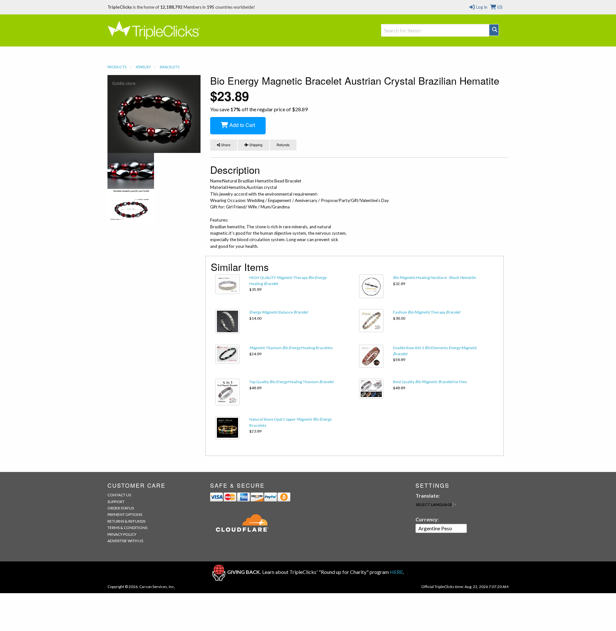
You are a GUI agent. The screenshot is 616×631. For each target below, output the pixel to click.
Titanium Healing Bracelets (291, 347)
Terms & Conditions (127, 527)
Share (225, 144)
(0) (499, 7)
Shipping (255, 144)
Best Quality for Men (430, 381)
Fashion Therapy (426, 312)
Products (116, 67)
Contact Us (119, 494)
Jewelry (143, 67)
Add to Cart (241, 125)
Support (115, 501)
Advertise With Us (125, 540)
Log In (481, 7)
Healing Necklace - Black (434, 277)
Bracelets (169, 67)
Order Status (120, 508)
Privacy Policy (121, 534)
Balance (278, 312)
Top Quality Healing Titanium (291, 381)
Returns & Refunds (126, 521)
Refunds (283, 144)
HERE (396, 572)
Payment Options (124, 514)
